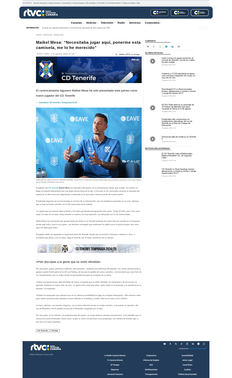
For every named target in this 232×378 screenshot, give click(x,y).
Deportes (59, 35)
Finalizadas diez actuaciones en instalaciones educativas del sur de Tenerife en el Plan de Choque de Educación (177, 122)
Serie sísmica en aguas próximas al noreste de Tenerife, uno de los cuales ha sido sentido (178, 60)
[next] (205, 28)
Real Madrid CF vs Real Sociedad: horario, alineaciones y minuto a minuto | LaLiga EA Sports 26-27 (179, 91)
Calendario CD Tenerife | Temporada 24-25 (58, 102)
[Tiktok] (181, 344)
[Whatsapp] (204, 344)
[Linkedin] (172, 46)
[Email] (178, 46)
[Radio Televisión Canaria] (41, 13)
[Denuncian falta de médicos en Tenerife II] (152, 139)
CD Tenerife (53, 188)
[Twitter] (176, 344)
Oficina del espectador (197, 349)
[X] (147, 46)
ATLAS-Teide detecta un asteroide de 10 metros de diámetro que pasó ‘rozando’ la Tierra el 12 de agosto (178, 107)
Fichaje (55, 331)
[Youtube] (164, 344)
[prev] (201, 28)
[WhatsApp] (160, 46)
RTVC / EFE (43, 54)
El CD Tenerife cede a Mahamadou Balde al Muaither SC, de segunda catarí (177, 155)
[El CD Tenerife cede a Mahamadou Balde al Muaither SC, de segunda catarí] (152, 156)
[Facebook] (154, 46)
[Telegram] (166, 46)
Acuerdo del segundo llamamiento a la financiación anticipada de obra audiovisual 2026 (76, 28)
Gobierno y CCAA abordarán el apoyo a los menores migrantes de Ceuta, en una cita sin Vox (178, 75)
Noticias (48, 35)
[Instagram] (187, 344)
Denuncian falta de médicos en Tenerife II (179, 138)
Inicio (39, 35)
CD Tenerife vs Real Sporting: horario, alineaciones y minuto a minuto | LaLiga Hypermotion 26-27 (179, 171)
